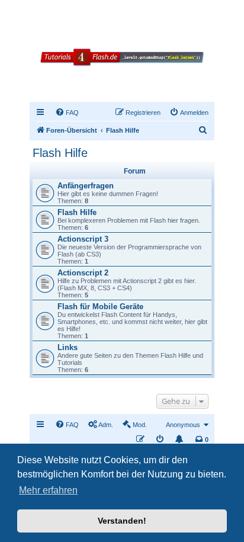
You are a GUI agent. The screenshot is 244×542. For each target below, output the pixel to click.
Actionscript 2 (82, 272)
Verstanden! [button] (122, 520)
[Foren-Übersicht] (122, 70)
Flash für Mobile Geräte (100, 306)
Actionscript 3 (82, 239)
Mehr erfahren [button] (48, 490)
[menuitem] (67, 112)
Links (67, 347)
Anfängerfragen (85, 185)
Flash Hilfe (60, 152)
